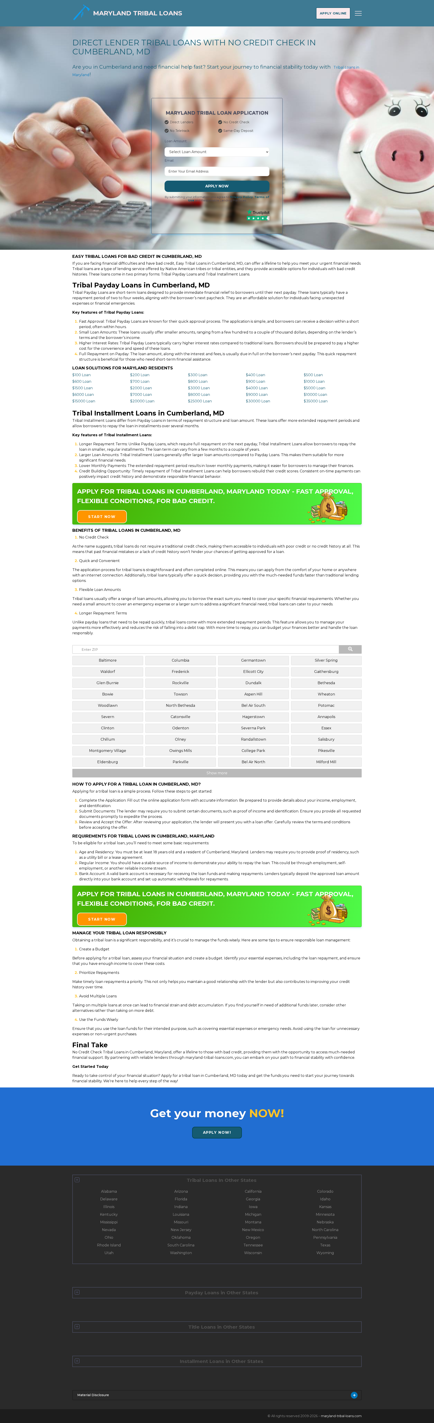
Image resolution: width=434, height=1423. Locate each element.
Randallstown (253, 739)
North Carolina (325, 1230)
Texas (325, 1245)
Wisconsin (253, 1253)
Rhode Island (109, 1245)
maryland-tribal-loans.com (341, 1416)
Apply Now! (217, 1132)
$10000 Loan (315, 394)
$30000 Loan (258, 401)
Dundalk (253, 683)
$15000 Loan (83, 401)
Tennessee (253, 1245)
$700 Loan (139, 381)
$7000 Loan (141, 394)
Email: (169, 160)
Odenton (180, 728)
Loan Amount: (176, 141)
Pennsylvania (325, 1237)
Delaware (109, 1199)
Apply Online (333, 13)
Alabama (109, 1191)
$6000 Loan (83, 394)
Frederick (180, 672)
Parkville (181, 762)
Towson (181, 694)
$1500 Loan (82, 388)
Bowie (107, 694)
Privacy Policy (241, 197)
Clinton (107, 728)
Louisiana (181, 1214)
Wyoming (325, 1253)
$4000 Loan (257, 388)
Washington (181, 1253)
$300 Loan (197, 375)
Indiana (181, 1207)
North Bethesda (180, 705)
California (253, 1191)
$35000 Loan (316, 401)
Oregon (253, 1237)
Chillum (108, 739)
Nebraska (325, 1222)
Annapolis (326, 717)
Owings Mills (180, 751)
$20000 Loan (142, 401)
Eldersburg (107, 762)
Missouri (181, 1222)
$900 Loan (255, 381)
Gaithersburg (326, 672)
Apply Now (217, 186)
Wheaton (326, 694)
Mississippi (109, 1222)
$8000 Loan (199, 394)
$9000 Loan (257, 394)
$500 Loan (313, 375)
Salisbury (326, 739)
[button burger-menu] (358, 13)
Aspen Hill (253, 694)
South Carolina (180, 1245)
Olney (180, 739)
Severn (107, 717)
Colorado (325, 1191)
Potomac (326, 705)
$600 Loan (81, 381)
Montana (253, 1222)
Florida (181, 1199)
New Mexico (253, 1230)
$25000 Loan (200, 401)
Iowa (253, 1207)
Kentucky (109, 1214)
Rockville (180, 683)
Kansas (325, 1207)
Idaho (325, 1199)
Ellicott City (253, 672)
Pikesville (326, 751)
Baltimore (108, 660)
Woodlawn (108, 705)
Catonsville (180, 717)
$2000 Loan (141, 388)
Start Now (102, 517)
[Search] (350, 649)
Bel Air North (253, 762)
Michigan (253, 1214)
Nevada (109, 1230)
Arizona (181, 1191)
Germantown (253, 660)
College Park (253, 751)
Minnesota (325, 1214)
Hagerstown (253, 717)
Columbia (180, 660)
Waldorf (107, 672)
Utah (108, 1253)
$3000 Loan (199, 388)
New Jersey (181, 1230)
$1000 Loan (314, 381)
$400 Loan (255, 375)
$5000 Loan (314, 388)
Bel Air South (253, 705)
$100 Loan (81, 375)
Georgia (253, 1199)
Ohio (109, 1237)
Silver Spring (326, 660)
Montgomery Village (107, 751)
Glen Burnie (108, 683)
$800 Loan (198, 381)
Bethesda (326, 683)
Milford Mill (326, 762)
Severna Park (253, 728)
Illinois (108, 1207)
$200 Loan (139, 375)
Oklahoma (181, 1237)
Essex (326, 728)
